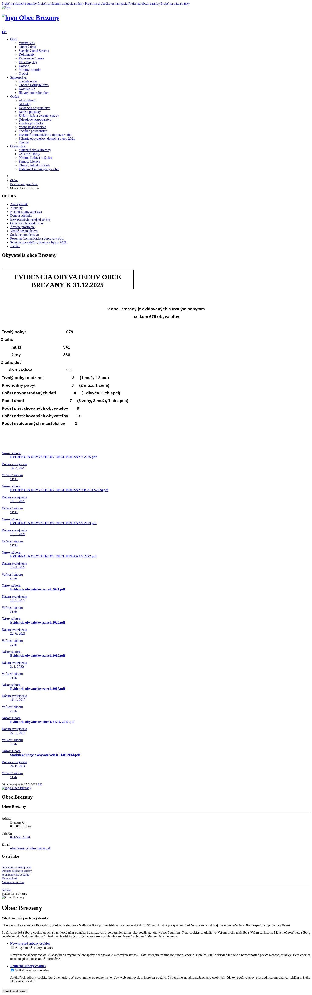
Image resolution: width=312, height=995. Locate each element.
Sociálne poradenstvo (33, 131)
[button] (4, 32)
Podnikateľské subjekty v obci (39, 169)
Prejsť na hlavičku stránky (19, 3)
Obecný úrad (27, 47)
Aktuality (25, 104)
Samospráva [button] (18, 77)
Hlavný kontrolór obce (34, 92)
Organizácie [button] (18, 146)
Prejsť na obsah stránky (144, 3)
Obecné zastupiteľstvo (34, 85)
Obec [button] (13, 39)
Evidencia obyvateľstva (34, 108)
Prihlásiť (7, 889)
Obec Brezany (38, 17)
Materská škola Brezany (35, 150)
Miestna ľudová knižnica (35, 157)
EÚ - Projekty (28, 62)
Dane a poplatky (30, 112)
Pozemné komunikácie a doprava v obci (45, 134)
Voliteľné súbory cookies (32, 970)
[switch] (12, 947)
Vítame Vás (27, 43)
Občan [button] (14, 96)
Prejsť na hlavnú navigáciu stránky (61, 3)
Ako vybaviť (27, 100)
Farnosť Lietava (29, 161)
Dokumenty (27, 54)
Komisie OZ (27, 89)
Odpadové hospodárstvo (35, 119)
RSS (40, 784)
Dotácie (24, 66)
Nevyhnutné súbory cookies (34, 948)
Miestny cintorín (30, 70)
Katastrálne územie (31, 58)
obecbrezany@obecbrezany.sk (30, 848)
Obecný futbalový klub (34, 165)
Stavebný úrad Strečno (34, 50)
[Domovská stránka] (6, 7)
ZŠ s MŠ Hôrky (29, 154)
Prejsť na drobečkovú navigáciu (106, 3)
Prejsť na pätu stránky (175, 3)
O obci (23, 73)
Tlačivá (24, 142)
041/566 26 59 (20, 837)
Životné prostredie (31, 123)
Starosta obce (28, 81)
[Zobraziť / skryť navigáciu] (3, 29)
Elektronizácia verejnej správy (39, 115)
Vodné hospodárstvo (32, 127)
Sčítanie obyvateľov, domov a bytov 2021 (47, 138)
